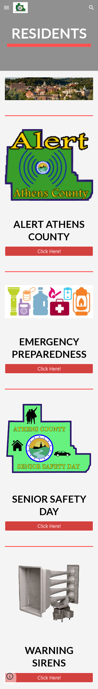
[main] (49, 35)
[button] (6, 7)
